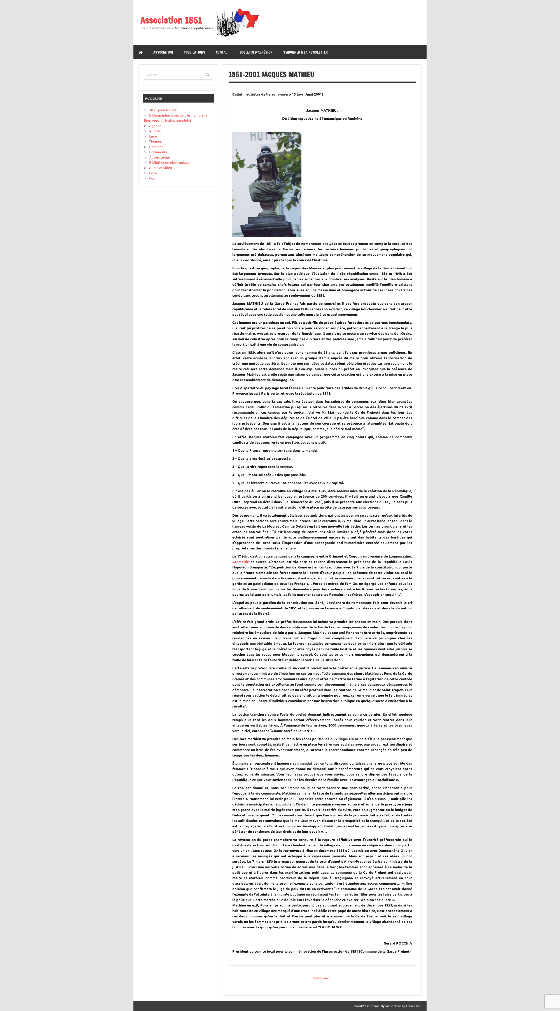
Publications (194, 52)
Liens (153, 173)
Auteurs (155, 131)
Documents (158, 152)
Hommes (156, 146)
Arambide (240, 561)
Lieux (153, 136)
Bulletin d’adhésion (256, 52)
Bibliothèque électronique (169, 162)
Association (163, 52)
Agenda (155, 125)
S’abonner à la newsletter (305, 52)
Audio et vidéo (160, 167)
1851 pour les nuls (163, 110)
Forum (154, 178)
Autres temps (159, 157)
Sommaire (321, 978)
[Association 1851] (237, 36)
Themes (155, 141)
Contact (222, 52)
